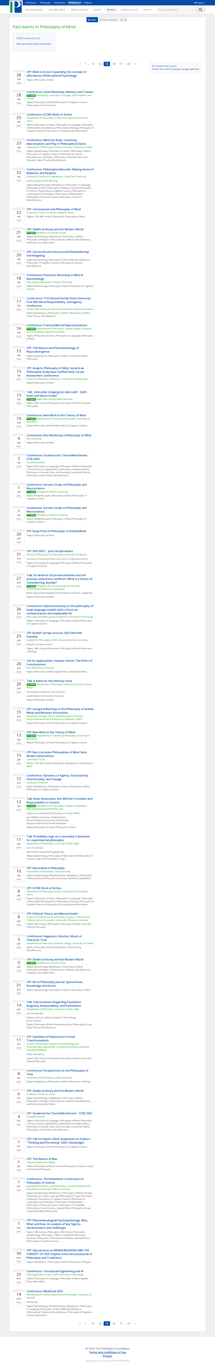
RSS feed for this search (164, 65)
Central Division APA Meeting (42, 180)
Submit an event (129, 9)
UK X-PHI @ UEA (35, 847)
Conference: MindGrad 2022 (45, 1291)
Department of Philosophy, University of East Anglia (53, 843)
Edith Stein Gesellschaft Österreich (54, 399)
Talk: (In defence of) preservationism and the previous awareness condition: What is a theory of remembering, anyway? (60, 578)
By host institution (108, 19)
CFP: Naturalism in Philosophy (46, 868)
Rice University (34, 438)
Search (97, 9)
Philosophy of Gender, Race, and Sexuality (48, 472)
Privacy (107, 1356)
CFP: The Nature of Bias (42, 1159)
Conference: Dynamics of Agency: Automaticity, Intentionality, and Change (58, 777)
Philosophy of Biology (68, 127)
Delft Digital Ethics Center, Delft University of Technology (55, 1274)
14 (99, 64)
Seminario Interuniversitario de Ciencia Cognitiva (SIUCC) (57, 558)
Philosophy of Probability (71, 1205)
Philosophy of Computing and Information (66, 130)
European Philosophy (38, 1238)
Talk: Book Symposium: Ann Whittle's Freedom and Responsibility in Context (60, 800)
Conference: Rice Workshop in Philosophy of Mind (59, 435)
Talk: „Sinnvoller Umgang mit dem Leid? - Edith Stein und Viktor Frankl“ (57, 394)
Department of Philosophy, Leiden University (49, 1077)
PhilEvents (74, 2)
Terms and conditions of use (107, 1352)
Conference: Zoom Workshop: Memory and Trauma (60, 92)
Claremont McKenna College (41, 1162)
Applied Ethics (52, 469)
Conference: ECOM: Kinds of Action (49, 114)
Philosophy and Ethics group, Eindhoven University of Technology (60, 616)
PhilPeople (45, 2)
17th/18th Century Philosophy (49, 216)
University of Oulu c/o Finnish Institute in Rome (50, 212)
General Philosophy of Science (51, 878)
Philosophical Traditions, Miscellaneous (70, 239)
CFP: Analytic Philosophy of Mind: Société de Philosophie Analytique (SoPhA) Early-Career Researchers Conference (56, 371)
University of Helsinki (37, 782)
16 (113, 64)
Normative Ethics (46, 242)
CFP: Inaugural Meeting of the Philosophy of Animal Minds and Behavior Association (60, 711)
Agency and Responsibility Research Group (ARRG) (53, 813)
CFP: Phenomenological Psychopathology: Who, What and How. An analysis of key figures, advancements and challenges (58, 1224)
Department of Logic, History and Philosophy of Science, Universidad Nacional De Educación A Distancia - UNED (55, 718)
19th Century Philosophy (46, 1231)
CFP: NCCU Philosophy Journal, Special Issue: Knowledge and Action (55, 984)
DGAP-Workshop (35, 1054)
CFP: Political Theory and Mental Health (52, 914)
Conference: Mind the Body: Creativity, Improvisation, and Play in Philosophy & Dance (56, 142)
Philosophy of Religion (58, 187)
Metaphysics (58, 184)
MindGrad (32, 1301)
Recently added (57, 9)
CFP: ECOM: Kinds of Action (44, 888)
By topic (92, 19)
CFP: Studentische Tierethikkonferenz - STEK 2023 (59, 1113)
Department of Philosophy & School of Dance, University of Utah (59, 147)
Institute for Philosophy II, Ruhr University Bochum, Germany (57, 639)
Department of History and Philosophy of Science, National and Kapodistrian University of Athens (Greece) (59, 1187)
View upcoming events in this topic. (34, 43)
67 (129, 64)
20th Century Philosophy (46, 402)
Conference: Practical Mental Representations (57, 325)
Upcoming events (34, 9)
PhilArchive (59, 2)
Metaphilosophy (42, 184)
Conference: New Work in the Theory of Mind (56, 415)
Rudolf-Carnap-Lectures (39, 644)
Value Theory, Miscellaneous (51, 160)
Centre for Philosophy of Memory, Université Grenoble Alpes (57, 378)
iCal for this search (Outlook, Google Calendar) (175, 69)
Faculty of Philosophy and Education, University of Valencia (57, 554)
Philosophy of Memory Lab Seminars (46, 691)
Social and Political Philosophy (42, 1211)
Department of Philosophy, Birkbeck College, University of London (60, 943)
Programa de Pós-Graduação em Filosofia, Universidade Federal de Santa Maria (53, 587)
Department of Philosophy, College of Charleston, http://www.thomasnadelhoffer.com (57, 807)
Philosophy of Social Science (41, 105)
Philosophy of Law (82, 1024)
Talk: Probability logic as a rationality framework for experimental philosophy (58, 838)
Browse (111, 9)
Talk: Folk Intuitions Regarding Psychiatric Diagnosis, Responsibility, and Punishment (54, 1004)
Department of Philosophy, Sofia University (49, 871)
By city (124, 19)
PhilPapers (30, 2)
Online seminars (79, 9)
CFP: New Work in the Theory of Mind (51, 732)
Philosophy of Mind (44, 79)
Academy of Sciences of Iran (51, 232)
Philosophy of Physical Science (42, 196)
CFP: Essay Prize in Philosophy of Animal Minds (56, 531)
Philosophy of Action (44, 124)
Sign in (200, 2)
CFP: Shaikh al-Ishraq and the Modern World (55, 229)
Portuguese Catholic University (52, 491)
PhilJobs (88, 2)
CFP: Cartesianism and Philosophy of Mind (54, 209)
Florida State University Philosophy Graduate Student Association (60, 309)
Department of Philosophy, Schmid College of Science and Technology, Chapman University (59, 330)
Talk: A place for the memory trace (49, 681)
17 (120, 64)
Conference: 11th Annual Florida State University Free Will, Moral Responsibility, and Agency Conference (59, 302)
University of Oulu (36, 759)
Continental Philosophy (73, 1235)
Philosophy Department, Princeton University (50, 282)
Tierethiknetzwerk (36, 462)
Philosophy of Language (68, 124)
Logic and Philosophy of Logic (50, 858)
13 (92, 64)
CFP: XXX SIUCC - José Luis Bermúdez (50, 551)
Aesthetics (47, 157)
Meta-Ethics (66, 469)
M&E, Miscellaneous (45, 127)
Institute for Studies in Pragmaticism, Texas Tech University (56, 176)
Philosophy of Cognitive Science (71, 102)
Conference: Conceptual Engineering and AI (55, 1271)
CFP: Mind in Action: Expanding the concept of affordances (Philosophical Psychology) (57, 73)
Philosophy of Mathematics (69, 193)
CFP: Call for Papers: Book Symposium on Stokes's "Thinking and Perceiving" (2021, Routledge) (59, 1140)
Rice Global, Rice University (40, 667)
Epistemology (41, 151)
